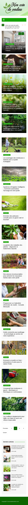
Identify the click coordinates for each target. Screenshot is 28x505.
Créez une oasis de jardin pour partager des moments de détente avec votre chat (12, 26)
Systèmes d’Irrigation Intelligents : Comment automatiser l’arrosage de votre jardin (14, 188)
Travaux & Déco (7, 44)
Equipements (7, 154)
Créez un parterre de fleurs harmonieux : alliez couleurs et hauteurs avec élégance (17, 476)
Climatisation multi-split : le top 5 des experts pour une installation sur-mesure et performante (18, 447)
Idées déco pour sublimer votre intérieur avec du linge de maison (13, 48)
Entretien (6, 213)
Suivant (5, 432)
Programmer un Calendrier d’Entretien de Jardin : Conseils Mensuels (13, 305)
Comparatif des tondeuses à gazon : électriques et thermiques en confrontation (12, 390)
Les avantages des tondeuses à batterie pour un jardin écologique (13, 159)
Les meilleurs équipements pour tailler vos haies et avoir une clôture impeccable (13, 418)
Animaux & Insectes (8, 64)
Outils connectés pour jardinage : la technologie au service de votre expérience (13, 334)
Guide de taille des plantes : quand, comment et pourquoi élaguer (17, 457)
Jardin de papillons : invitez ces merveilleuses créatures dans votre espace (13, 88)
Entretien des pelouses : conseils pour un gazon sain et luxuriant (13, 217)
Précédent (5, 428)
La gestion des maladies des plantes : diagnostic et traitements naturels (12, 246)
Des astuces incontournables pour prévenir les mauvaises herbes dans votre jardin (12, 276)
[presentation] (22, 25)
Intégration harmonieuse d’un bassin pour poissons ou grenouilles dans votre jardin (13, 128)
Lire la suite (13, 451)
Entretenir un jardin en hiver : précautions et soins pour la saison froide (13, 362)
